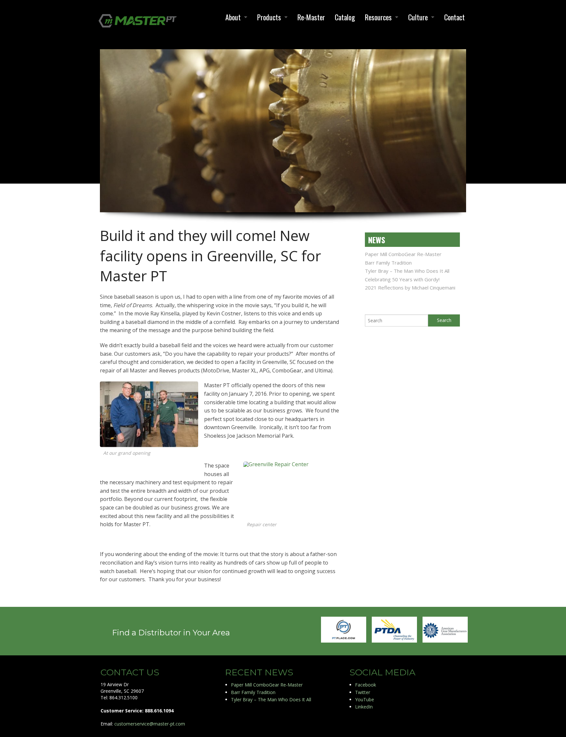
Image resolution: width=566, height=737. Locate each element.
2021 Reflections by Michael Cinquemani (410, 287)
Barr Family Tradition (388, 262)
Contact (454, 17)
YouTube (364, 699)
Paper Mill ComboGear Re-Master (403, 254)
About (233, 17)
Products (269, 17)
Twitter (362, 692)
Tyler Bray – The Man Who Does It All (407, 271)
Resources (378, 17)
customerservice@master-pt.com (149, 724)
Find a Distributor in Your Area (171, 632)
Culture (418, 17)
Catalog (345, 17)
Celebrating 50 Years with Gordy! (402, 279)
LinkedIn (364, 707)
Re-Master (311, 17)
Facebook (365, 685)
